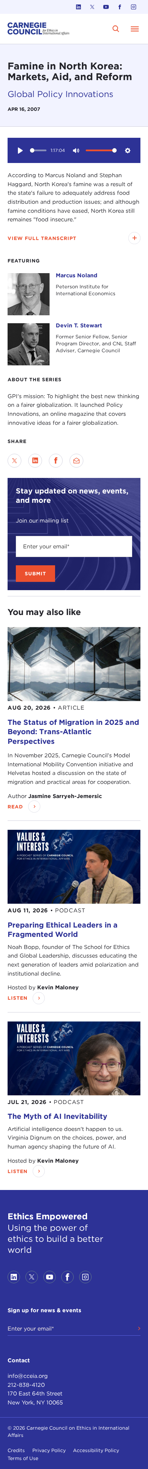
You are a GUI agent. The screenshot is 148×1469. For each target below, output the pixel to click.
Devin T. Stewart (79, 325)
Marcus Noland (76, 275)
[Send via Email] (76, 461)
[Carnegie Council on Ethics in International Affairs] (39, 28)
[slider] (38, 150)
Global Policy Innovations (60, 94)
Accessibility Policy (96, 1450)
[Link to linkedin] (78, 7)
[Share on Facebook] (56, 461)
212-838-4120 (26, 1385)
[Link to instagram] (133, 7)
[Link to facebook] (120, 7)
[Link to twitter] (92, 7)
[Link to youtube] (106, 7)
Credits (16, 1450)
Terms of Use (23, 1458)
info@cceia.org (28, 1376)
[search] (116, 28)
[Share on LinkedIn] (35, 461)
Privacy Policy (49, 1450)
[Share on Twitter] (14, 461)
